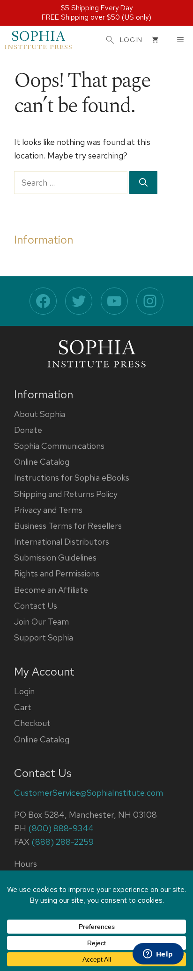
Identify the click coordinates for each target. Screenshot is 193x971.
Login (24, 691)
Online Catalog (41, 461)
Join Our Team (41, 621)
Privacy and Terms (48, 509)
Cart (22, 707)
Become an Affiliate (51, 589)
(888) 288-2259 (62, 841)
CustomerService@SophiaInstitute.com (88, 792)
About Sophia (39, 414)
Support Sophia (43, 637)
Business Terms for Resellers (68, 525)
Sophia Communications (59, 445)
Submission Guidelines (55, 557)
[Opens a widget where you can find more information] (158, 954)
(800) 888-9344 (61, 828)
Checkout (32, 723)
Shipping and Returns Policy (66, 494)
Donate (28, 429)
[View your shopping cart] (155, 40)
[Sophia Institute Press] (38, 40)
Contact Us (35, 605)
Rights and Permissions (56, 573)
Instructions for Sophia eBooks (71, 477)
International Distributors (61, 541)
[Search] (143, 182)
